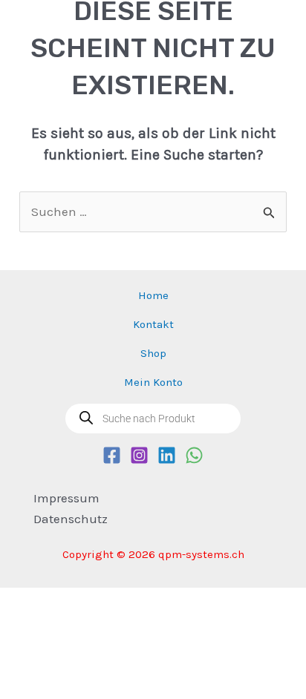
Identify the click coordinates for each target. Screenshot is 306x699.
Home (153, 295)
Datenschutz (70, 518)
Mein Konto (153, 382)
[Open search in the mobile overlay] (153, 418)
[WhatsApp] (194, 455)
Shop (153, 353)
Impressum (66, 497)
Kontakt (153, 324)
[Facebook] (111, 455)
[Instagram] (139, 455)
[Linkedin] (166, 455)
